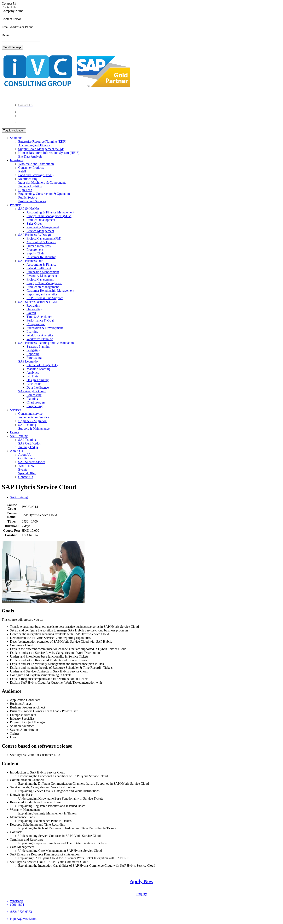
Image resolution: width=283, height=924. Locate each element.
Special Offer (27, 473)
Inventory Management (42, 275)
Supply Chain (36, 253)
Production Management (43, 287)
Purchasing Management (43, 227)
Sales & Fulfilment (39, 268)
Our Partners (26, 458)
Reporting (33, 354)
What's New (26, 465)
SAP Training (27, 424)
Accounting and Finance (34, 145)
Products (15, 205)
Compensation (36, 324)
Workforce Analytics (40, 335)
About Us (16, 451)
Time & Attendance (39, 316)
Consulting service (30, 413)
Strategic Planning (38, 346)
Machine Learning (39, 369)
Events (14, 432)
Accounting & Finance (41, 242)
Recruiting (33, 305)
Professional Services (32, 201)
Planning (32, 398)
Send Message (12, 47)
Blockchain (34, 384)
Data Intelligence (38, 387)
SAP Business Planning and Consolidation (46, 343)
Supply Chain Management (44, 283)
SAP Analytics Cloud (32, 391)
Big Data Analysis (30, 156)
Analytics (33, 372)
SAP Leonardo (28, 361)
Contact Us (25, 477)
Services (15, 410)
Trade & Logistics (30, 186)
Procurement (35, 249)
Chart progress (36, 402)
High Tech (25, 190)
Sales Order (34, 223)
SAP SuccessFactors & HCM (37, 302)
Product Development (41, 220)
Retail (22, 171)
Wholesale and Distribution (36, 164)
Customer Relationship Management (50, 290)
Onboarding (34, 309)
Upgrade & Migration (32, 421)
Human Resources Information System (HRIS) (48, 152)
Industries (16, 160)
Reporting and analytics (42, 294)
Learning (32, 331)
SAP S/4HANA (28, 208)
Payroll (31, 313)
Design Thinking (38, 380)
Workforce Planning (40, 339)
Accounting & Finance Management (50, 212)
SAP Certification (29, 443)
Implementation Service (33, 417)
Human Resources (39, 246)
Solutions (16, 138)
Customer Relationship (41, 257)
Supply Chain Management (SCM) (41, 149)
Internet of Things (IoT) (42, 365)
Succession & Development (45, 328)
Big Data (32, 376)
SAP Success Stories (31, 462)
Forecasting (34, 357)
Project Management (40, 279)
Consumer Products (31, 167)
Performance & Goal (40, 320)
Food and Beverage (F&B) (35, 175)
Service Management (40, 231)
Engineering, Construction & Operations (44, 193)
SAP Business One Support (45, 298)
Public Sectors (27, 197)
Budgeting (33, 350)
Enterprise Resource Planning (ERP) (42, 141)
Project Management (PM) (44, 238)
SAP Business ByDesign (34, 234)
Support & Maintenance (34, 428)
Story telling (34, 406)
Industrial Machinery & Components (42, 182)
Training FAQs (28, 447)
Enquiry (141, 894)
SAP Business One (30, 261)
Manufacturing (27, 179)
